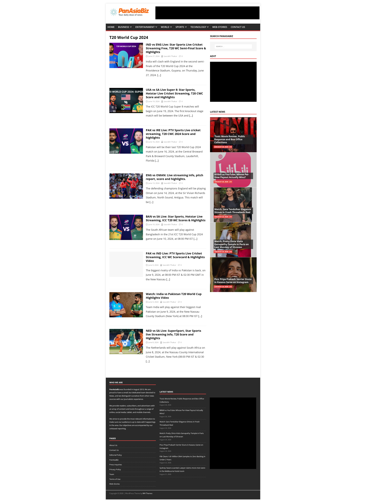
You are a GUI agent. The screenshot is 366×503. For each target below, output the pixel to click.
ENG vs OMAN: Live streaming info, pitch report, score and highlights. (174, 177)
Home (111, 27)
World (165, 27)
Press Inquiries (115, 464)
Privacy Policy (115, 469)
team (143, 392)
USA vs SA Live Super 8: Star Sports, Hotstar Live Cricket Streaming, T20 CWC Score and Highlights (174, 93)
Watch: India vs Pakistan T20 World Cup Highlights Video (174, 296)
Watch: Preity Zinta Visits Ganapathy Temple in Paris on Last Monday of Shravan (231, 244)
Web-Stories (219, 27)
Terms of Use (114, 479)
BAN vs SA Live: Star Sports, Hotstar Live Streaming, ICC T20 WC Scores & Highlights (175, 218)
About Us (113, 445)
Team (111, 474)
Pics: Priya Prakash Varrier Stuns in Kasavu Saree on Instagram (232, 281)
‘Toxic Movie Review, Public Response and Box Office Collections (229, 139)
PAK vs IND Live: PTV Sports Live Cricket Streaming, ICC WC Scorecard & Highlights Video (175, 257)
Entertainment (145, 27)
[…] (159, 75)
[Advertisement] (207, 12)
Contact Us (238, 27)
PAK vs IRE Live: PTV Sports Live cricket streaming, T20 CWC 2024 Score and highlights (173, 134)
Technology (198, 27)
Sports (180, 27)
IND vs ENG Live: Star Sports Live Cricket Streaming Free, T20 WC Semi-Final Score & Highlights (176, 48)
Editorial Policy (115, 455)
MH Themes (147, 493)
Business (123, 27)
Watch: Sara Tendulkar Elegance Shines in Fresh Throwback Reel (232, 211)
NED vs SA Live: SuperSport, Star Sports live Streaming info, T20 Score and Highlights (173, 334)
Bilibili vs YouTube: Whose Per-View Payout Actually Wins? (231, 176)
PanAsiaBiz (114, 389)
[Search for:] (233, 46)
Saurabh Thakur (170, 56)
